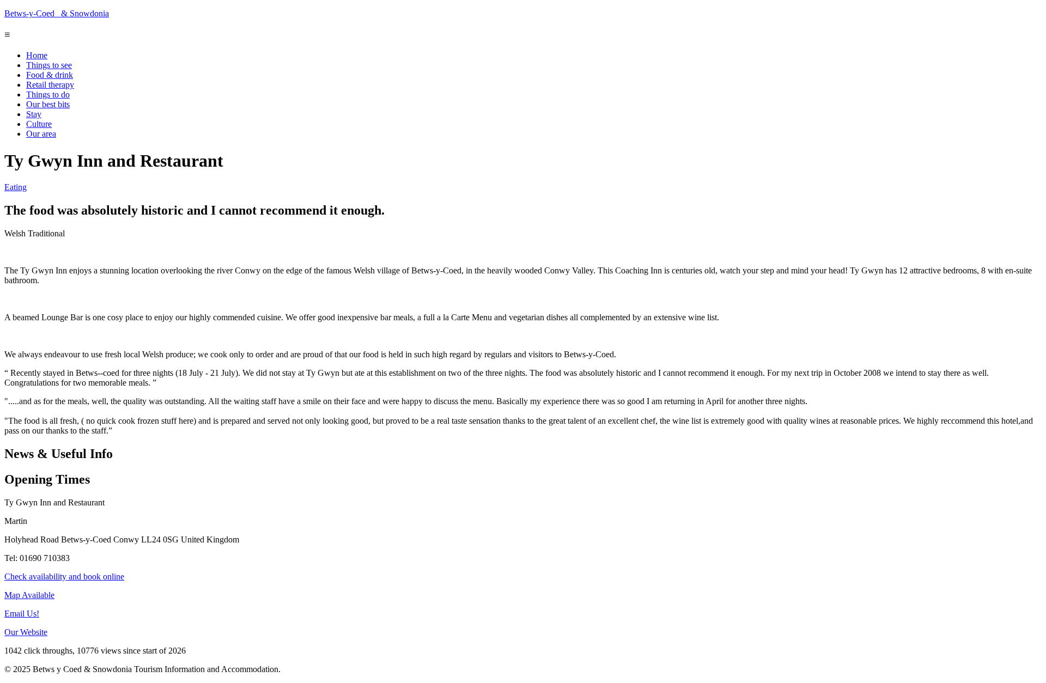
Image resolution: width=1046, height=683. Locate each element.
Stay (33, 114)
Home (36, 55)
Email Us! (21, 613)
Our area (41, 133)
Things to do (48, 94)
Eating (15, 187)
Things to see (49, 65)
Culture (39, 124)
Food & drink (49, 75)
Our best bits (48, 104)
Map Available (29, 595)
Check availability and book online (64, 576)
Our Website (25, 632)
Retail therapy (50, 84)
